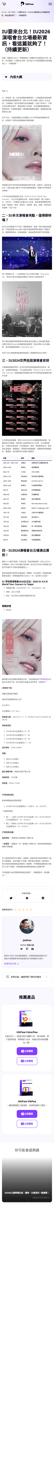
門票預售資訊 (44, 679)
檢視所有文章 (10, 963)
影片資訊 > (12, 12)
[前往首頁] (27, 4)
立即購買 (28, 1051)
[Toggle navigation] (50, 4)
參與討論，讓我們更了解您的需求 (26, 977)
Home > (5, 12)
